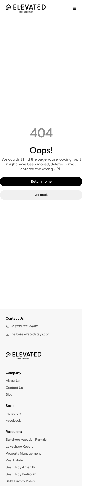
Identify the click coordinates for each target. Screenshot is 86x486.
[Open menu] (75, 8)
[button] (22, 326)
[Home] (23, 355)
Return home (41, 181)
